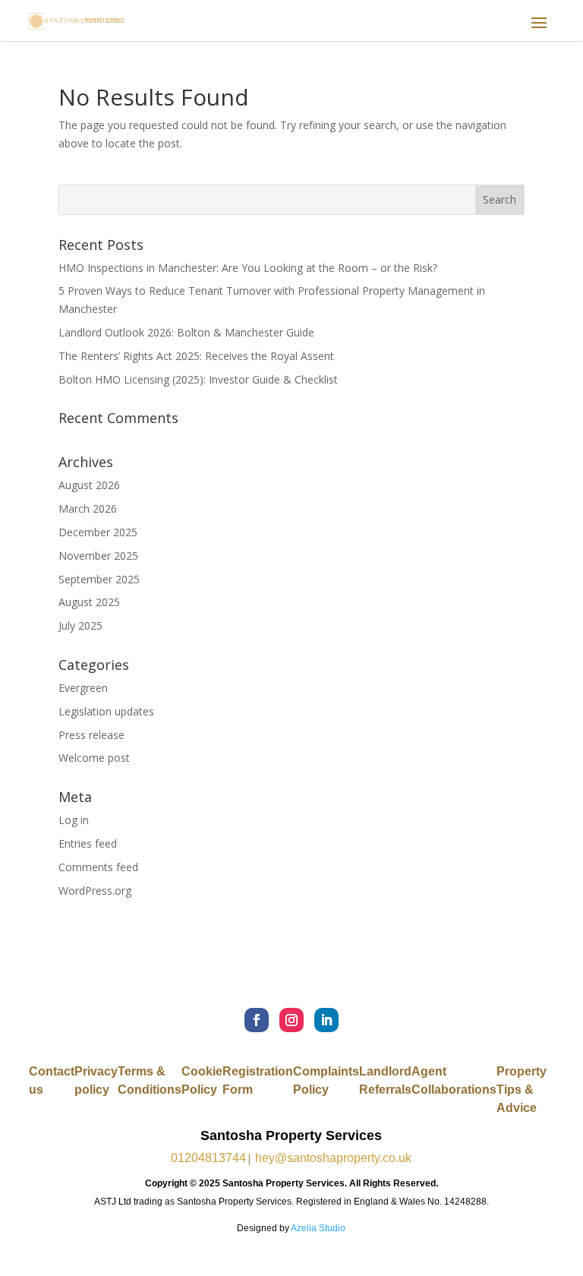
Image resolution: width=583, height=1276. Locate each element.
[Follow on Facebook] (256, 1020)
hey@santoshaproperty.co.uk (333, 1157)
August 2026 (89, 485)
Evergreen (83, 688)
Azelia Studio (318, 1228)
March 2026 (87, 508)
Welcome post (94, 757)
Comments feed (98, 867)
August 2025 (89, 602)
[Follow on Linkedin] (326, 1020)
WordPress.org (94, 890)
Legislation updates (106, 711)
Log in (73, 820)
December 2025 (97, 532)
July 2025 (80, 625)
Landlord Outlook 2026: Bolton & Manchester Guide (186, 332)
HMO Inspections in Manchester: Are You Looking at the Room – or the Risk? (247, 268)
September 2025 (99, 579)
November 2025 (98, 555)
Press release (91, 735)
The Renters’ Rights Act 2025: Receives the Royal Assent (196, 356)
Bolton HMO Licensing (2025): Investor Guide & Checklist (198, 379)
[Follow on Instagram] (291, 1020)
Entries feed (87, 843)
